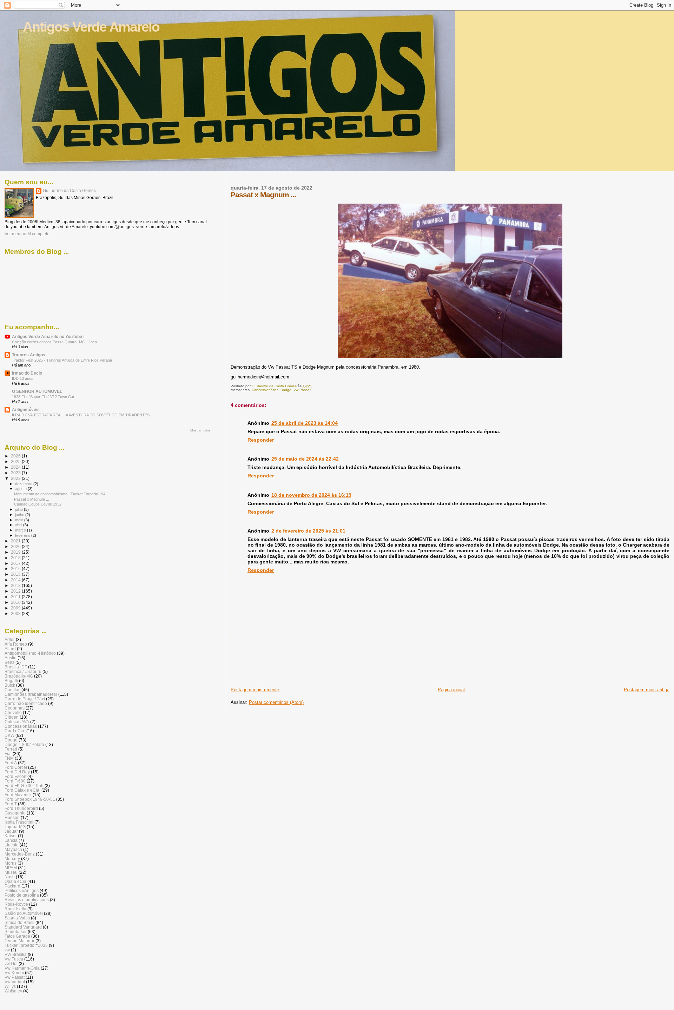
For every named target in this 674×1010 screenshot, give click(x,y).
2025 (16, 461)
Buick (10, 685)
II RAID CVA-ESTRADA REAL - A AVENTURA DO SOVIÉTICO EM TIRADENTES (81, 415)
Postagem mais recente (255, 689)
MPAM (11, 867)
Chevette (13, 712)
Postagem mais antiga (646, 689)
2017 (16, 563)
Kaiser (11, 835)
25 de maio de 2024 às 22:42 (305, 459)
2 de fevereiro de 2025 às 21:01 (308, 531)
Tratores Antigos (28, 354)
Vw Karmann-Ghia (22, 968)
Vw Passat (302, 390)
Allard (10, 648)
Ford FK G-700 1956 (24, 785)
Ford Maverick (18, 794)
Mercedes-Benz (20, 854)
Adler (10, 639)
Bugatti (11, 680)
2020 (16, 546)
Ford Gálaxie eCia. (22, 790)
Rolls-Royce (16, 904)
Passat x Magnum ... (31, 499)
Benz (9, 662)
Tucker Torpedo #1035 (26, 945)
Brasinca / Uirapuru (23, 671)
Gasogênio (15, 813)
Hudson (12, 817)
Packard (12, 886)
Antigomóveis (26, 409)
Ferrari (11, 749)
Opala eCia (15, 881)
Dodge (285, 390)
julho (19, 509)
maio (19, 520)
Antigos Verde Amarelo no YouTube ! (48, 336)
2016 (16, 568)
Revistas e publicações (27, 899)
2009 (16, 608)
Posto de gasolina (22, 895)
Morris (10, 863)
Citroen (12, 717)
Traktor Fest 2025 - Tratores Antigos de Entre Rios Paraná (62, 360)
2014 (16, 579)
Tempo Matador (19, 940)
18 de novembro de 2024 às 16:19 (311, 495)
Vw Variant (15, 981)
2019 (16, 552)
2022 (16, 478)
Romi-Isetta (15, 908)
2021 (16, 541)
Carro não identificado (26, 703)
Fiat (8, 753)
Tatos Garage (17, 936)
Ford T (11, 803)
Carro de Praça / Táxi (25, 699)
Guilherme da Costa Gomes (69, 190)
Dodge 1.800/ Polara (24, 744)
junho (20, 515)
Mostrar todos (200, 430)
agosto (21, 489)
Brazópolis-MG (19, 676)
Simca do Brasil (19, 922)
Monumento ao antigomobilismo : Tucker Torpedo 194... (61, 494)
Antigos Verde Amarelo (91, 26)
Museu (11, 872)
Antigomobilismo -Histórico (30, 653)
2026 (16, 456)
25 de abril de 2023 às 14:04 (304, 423)
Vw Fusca (14, 959)
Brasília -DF (16, 667)
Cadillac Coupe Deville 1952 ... (40, 504)
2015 (16, 574)
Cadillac (12, 689)
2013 (16, 585)
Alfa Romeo (16, 644)
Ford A (11, 762)
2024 (16, 467)
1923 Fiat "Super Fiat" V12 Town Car (43, 397)
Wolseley (13, 991)
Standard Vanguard (23, 927)
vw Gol (11, 963)
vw (7, 950)
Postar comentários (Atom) (276, 702)
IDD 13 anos (22, 378)
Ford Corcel (16, 767)
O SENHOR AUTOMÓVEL (37, 391)
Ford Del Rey (17, 772)
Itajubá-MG (15, 826)
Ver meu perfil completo (27, 233)
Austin (10, 657)
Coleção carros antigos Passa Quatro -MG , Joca (54, 342)
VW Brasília (16, 954)
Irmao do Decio (27, 373)
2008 (16, 613)
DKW (9, 735)
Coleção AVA (17, 721)
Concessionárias (265, 390)
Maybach (13, 849)
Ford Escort (15, 776)
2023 (16, 472)
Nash (10, 876)
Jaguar (11, 831)
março (21, 530)
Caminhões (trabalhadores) (31, 694)
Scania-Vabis (17, 918)
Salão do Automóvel (24, 913)
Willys (10, 986)
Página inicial (451, 689)
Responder (260, 440)
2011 (16, 596)
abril (19, 525)
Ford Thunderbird (21, 808)
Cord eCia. (15, 730)
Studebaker (16, 931)
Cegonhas (15, 708)
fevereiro (23, 535)
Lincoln (12, 845)
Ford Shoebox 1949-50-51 (30, 799)
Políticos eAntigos (22, 890)
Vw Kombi (14, 972)
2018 (16, 557)
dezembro (24, 484)
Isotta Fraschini (19, 822)
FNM (9, 758)
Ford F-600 (15, 781)
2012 (16, 591)
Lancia (11, 840)
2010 (16, 602)
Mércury (12, 858)
